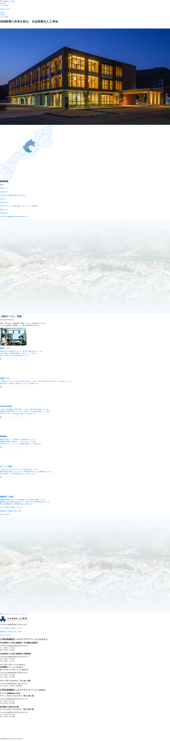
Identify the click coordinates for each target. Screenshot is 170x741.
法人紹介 (3, 3)
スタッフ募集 (4, 5)
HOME (2, 12)
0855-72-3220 (5, 9)
